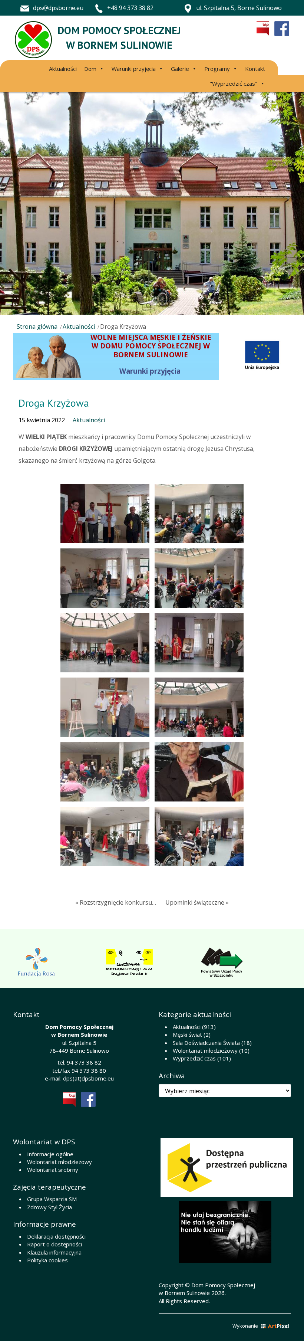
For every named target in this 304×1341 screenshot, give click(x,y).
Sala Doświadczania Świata (206, 1042)
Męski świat (187, 1034)
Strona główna (37, 326)
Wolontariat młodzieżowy (205, 1050)
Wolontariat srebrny (52, 1169)
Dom (90, 68)
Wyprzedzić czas (194, 1058)
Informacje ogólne (50, 1154)
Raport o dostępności (54, 1244)
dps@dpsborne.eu (58, 8)
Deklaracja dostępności (56, 1236)
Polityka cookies (47, 1260)
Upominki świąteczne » (197, 902)
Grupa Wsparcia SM (52, 1199)
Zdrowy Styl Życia (49, 1207)
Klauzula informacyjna (54, 1252)
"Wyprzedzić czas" (233, 83)
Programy (217, 68)
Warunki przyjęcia (134, 68)
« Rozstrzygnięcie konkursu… (115, 902)
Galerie (180, 68)
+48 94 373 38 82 (130, 8)
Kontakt (255, 68)
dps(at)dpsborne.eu (88, 1078)
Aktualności (63, 68)
